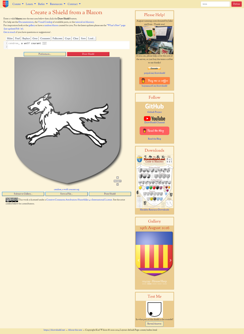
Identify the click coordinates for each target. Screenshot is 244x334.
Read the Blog (154, 139)
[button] (138, 260)
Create (16, 4)
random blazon (51, 25)
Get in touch (9, 32)
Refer (41, 4)
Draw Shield (88, 54)
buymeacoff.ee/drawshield (154, 86)
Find (17, 38)
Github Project (154, 112)
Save (83, 38)
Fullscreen (57, 38)
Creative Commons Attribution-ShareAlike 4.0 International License (79, 200)
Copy (67, 38)
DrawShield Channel (154, 122)
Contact (73, 4)
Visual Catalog (45, 22)
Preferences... (45, 54)
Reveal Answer (154, 324)
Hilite (10, 38)
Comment (45, 38)
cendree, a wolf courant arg (66, 189)
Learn (29, 4)
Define (236, 4)
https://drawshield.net (54, 330)
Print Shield (110, 194)
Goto (35, 38)
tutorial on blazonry (84, 22)
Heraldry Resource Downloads (154, 210)
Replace (26, 38)
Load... (91, 38)
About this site (75, 330)
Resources (56, 4)
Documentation (26, 22)
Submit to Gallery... (23, 194)
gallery (32, 25)
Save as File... (66, 194)
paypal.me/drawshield (154, 73)
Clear (75, 38)
